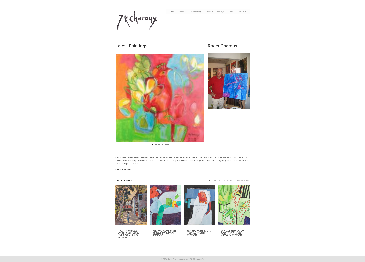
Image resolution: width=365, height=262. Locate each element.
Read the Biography (124, 169)
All (210, 180)
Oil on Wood (243, 180)
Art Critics (209, 12)
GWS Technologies (197, 259)
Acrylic (217, 180)
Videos (230, 12)
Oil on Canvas (229, 180)
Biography (182, 12)
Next (207, 99)
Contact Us (242, 12)
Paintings (220, 12)
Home (172, 12)
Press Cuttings (196, 12)
